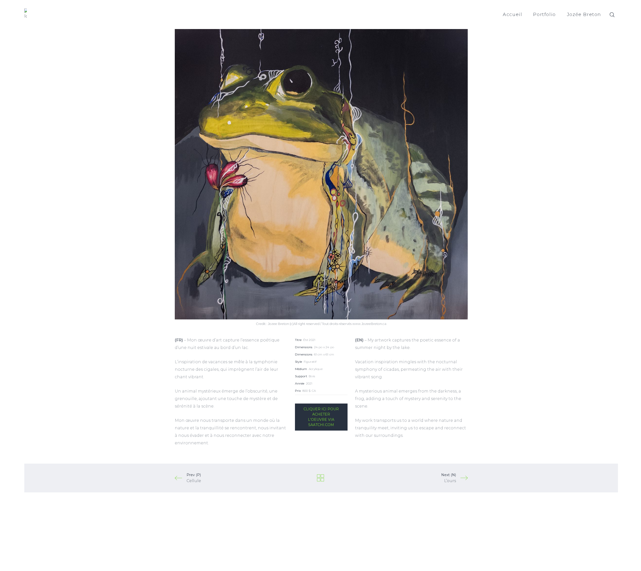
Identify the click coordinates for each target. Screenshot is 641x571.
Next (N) (448, 478)
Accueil (512, 14)
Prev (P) (194, 478)
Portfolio (544, 14)
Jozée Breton (584, 14)
